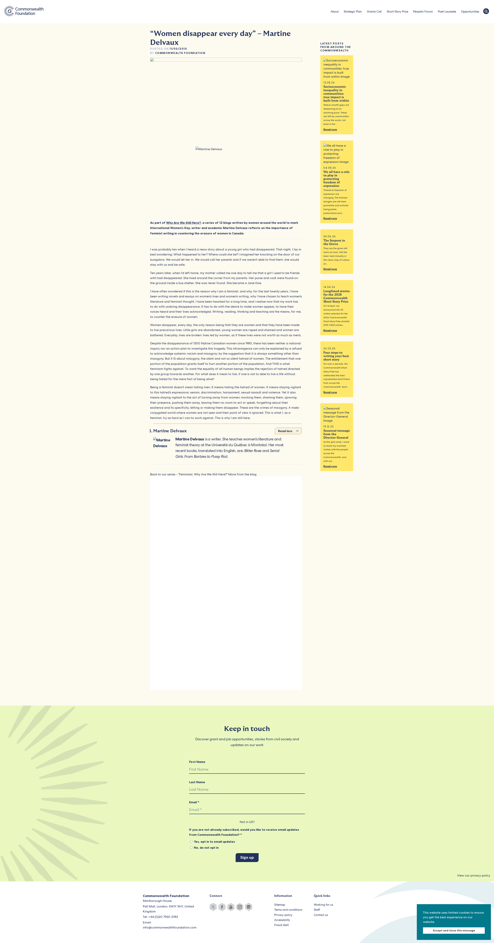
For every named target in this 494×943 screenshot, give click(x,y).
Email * (194, 802)
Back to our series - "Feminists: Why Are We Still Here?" (189, 474)
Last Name (197, 782)
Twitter (213, 907)
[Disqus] (226, 532)
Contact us (321, 915)
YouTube (230, 907)
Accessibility (282, 920)
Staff (317, 910)
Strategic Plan (353, 12)
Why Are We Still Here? (183, 223)
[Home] (23, 12)
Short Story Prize (397, 12)
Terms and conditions (288, 910)
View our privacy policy (473, 875)
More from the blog (242, 474)
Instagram (239, 907)
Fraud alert (281, 925)
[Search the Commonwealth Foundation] (486, 11)
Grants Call (374, 12)
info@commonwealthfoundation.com (169, 927)
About (335, 12)
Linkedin (248, 907)
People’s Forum (423, 12)
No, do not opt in (206, 847)
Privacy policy (283, 915)
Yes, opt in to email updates (214, 841)
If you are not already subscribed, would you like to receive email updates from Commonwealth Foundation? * (244, 832)
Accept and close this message (454, 930)
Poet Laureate (447, 12)
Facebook (222, 907)
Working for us (323, 905)
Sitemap (279, 905)
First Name (197, 762)
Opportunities (470, 12)
